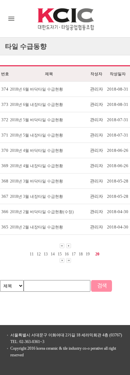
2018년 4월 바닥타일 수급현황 (36, 150)
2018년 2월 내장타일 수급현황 (36, 227)
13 (46, 254)
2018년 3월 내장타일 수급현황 (36, 196)
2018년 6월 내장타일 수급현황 (36, 104)
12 (39, 254)
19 (88, 254)
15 (60, 254)
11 (32, 254)
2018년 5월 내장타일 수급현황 (36, 135)
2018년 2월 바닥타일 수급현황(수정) (42, 211)
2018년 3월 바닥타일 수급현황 (36, 181)
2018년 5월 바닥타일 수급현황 (36, 120)
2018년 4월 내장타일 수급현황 (36, 166)
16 (67, 254)
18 (81, 254)
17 (74, 254)
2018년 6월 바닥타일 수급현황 (36, 89)
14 (53, 254)
